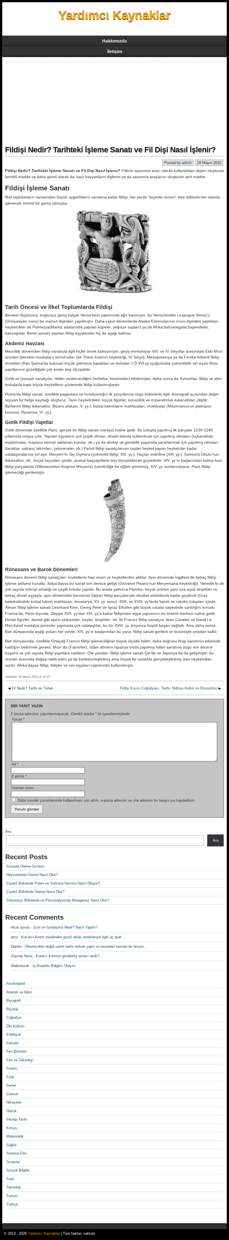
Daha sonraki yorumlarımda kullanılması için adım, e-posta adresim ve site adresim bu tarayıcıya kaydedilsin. (106, 800)
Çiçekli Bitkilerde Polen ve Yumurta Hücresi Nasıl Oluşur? (53, 883)
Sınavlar (13, 1162)
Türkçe (12, 1204)
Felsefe (12, 1043)
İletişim (114, 51)
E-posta (19, 776)
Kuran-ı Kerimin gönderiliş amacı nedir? (67, 956)
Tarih (10, 1179)
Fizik (10, 1077)
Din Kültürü (15, 1026)
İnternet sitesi (22, 788)
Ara (8, 831)
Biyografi (13, 1000)
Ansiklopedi (15, 983)
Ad (14, 764)
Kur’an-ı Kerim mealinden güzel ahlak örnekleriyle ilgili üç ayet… (73, 937)
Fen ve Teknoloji (19, 1060)
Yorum (18, 719)
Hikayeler (14, 1102)
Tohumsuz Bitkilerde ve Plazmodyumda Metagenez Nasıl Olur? (57, 900)
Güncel (12, 1094)
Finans (11, 1068)
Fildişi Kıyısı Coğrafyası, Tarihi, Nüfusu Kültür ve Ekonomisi (168, 688)
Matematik (14, 1136)
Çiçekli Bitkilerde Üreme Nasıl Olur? (35, 892)
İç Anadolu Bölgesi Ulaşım (54, 966)
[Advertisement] (114, 99)
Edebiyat (13, 1034)
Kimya (11, 1128)
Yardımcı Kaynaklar (114, 15)
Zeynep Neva (21, 956)
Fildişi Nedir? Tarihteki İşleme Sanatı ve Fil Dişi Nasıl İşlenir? (110, 149)
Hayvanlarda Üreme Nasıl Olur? (32, 875)
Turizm (12, 1196)
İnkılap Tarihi (16, 1119)
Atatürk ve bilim (19, 992)
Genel (11, 1085)
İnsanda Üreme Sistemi (25, 866)
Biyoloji (12, 1009)
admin (187, 163)
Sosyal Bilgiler (18, 1170)
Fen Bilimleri (16, 1051)
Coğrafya (13, 1017)
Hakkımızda (114, 41)
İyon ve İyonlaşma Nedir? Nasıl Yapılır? (65, 927)
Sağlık (11, 1145)
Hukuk (11, 1111)
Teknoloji (13, 1187)
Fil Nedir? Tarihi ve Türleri (32, 688)
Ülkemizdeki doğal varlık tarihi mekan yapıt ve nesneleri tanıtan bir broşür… (86, 946)
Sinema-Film (16, 1153)
